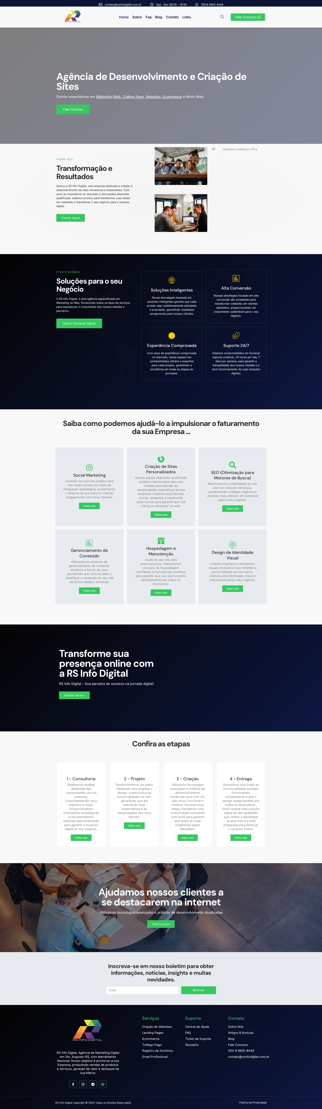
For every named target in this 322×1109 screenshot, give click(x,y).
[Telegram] (93, 1084)
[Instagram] (83, 1084)
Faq (148, 17)
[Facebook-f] (73, 1084)
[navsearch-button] (223, 17)
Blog (158, 17)
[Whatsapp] (102, 1084)
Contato (172, 17)
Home (124, 17)
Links (186, 17)
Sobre (137, 17)
